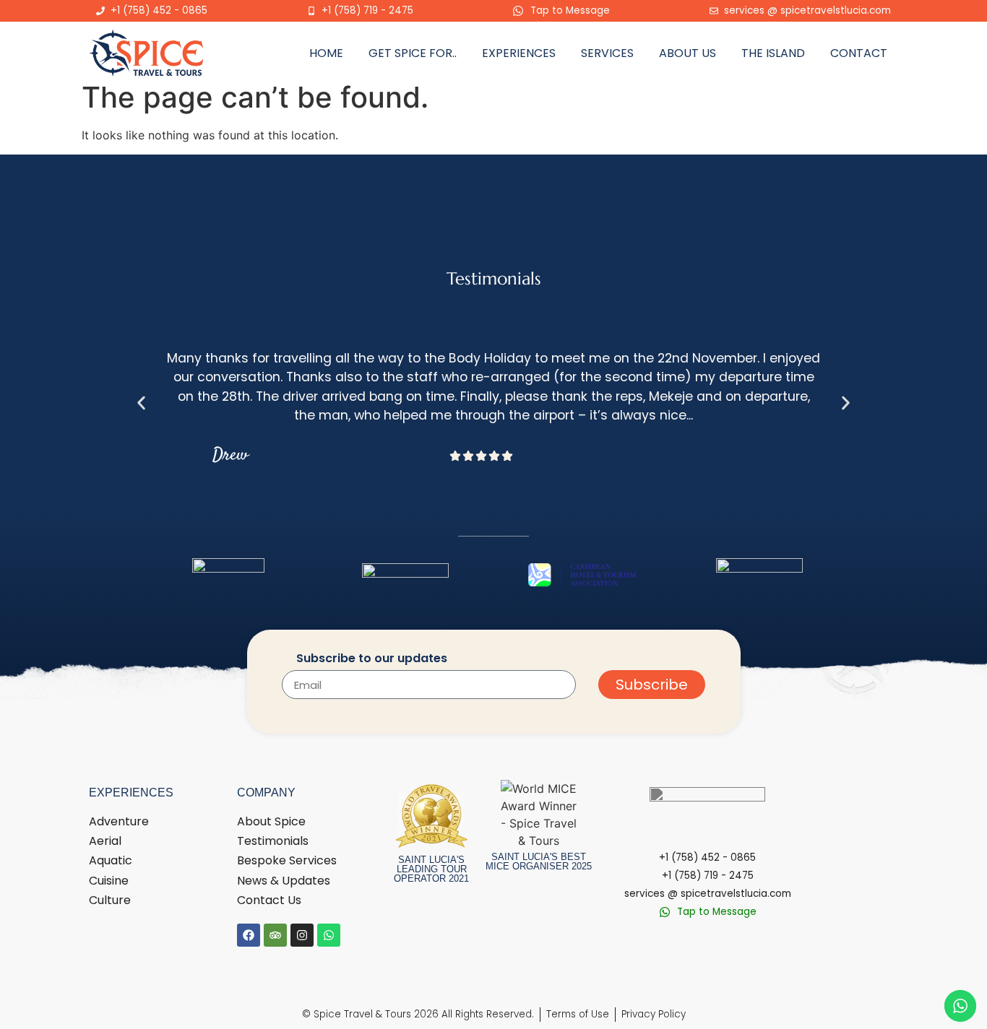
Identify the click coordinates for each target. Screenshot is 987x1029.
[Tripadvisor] (275, 935)
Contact (858, 53)
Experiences (519, 53)
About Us (687, 53)
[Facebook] (248, 935)
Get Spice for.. (412, 53)
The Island (773, 53)
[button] (141, 403)
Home (326, 53)
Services (607, 53)
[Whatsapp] (328, 935)
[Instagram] (302, 935)
